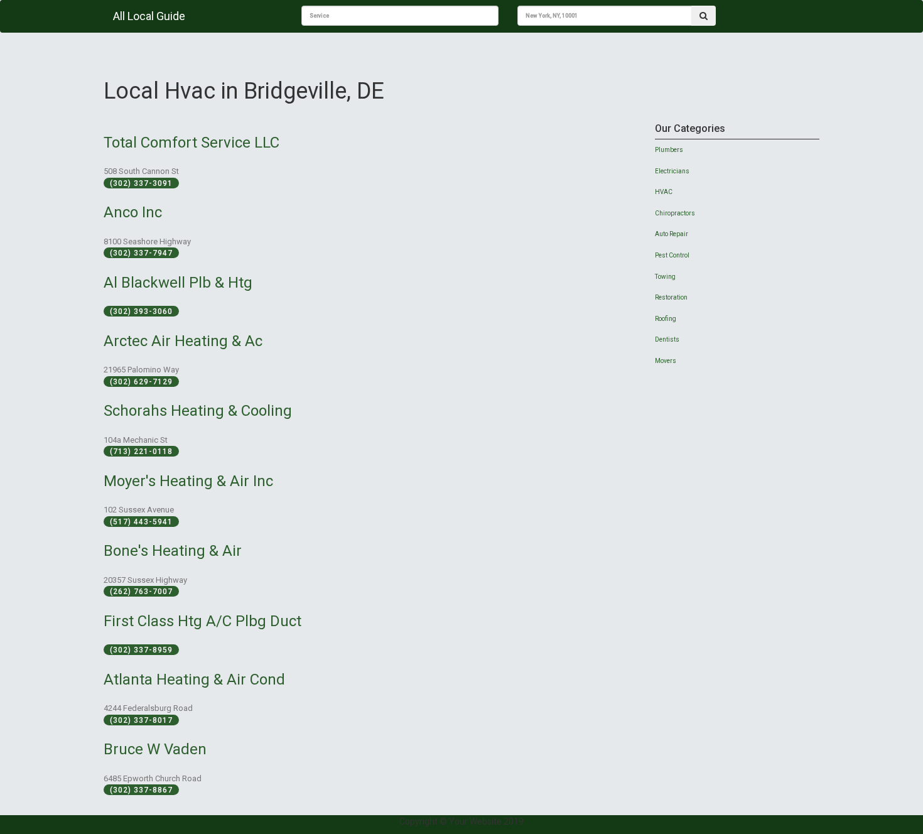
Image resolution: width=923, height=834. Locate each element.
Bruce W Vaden (155, 749)
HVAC (663, 191)
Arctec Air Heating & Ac (183, 341)
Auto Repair (671, 233)
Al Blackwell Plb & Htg (178, 282)
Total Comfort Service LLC (191, 142)
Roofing (665, 318)
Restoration (671, 297)
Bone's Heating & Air (173, 551)
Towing (665, 276)
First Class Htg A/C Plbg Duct (202, 621)
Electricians (672, 171)
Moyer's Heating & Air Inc (188, 481)
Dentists (667, 339)
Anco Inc (133, 212)
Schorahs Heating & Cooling (198, 411)
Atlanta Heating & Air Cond (194, 679)
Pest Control (672, 255)
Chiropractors (675, 213)
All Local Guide (149, 16)
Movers (665, 360)
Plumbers (669, 149)
